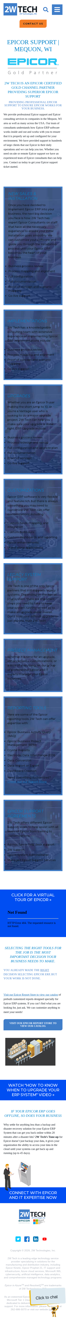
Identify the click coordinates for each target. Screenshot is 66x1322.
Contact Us (33, 23)
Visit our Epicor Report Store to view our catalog (31, 994)
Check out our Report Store (27, 781)
